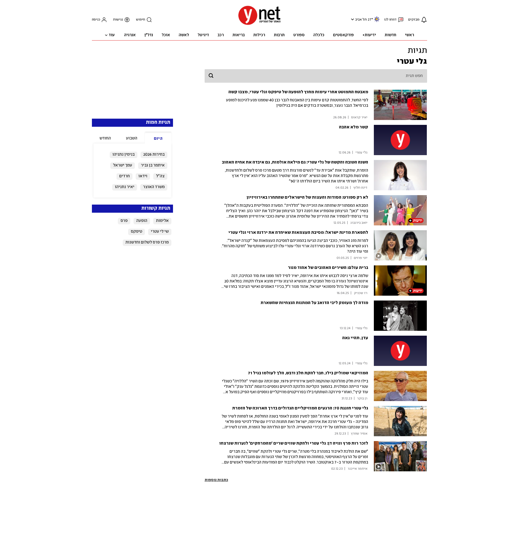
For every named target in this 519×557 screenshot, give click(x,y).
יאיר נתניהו (124, 187)
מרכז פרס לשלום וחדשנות (147, 242)
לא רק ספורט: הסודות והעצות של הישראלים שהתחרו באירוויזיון (307, 197)
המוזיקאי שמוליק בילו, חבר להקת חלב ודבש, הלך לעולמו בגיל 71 (308, 373)
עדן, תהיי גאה (355, 338)
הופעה (141, 221)
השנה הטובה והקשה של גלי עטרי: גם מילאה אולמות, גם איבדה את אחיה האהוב (295, 162)
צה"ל (160, 176)
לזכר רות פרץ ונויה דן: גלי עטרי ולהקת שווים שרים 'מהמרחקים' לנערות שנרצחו (293, 443)
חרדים (124, 176)
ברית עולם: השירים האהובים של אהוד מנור (328, 268)
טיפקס (136, 232)
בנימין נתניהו (123, 154)
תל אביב (361, 19)
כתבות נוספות (216, 480)
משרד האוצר (154, 187)
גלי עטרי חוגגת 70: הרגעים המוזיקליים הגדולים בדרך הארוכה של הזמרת (300, 408)
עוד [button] (112, 35)
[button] (352, 19)
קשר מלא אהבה (353, 127)
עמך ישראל (122, 165)
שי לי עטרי (160, 232)
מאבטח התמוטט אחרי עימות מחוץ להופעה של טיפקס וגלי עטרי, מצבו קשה (298, 92)
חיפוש (140, 19)
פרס (124, 221)
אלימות (162, 221)
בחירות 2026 (154, 154)
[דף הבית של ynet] (259, 24)
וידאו (142, 176)
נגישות (118, 19)
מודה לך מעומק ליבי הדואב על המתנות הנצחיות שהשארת (314, 303)
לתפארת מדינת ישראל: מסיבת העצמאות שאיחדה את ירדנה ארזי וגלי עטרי (298, 233)
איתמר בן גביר (153, 165)
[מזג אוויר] (377, 21)
